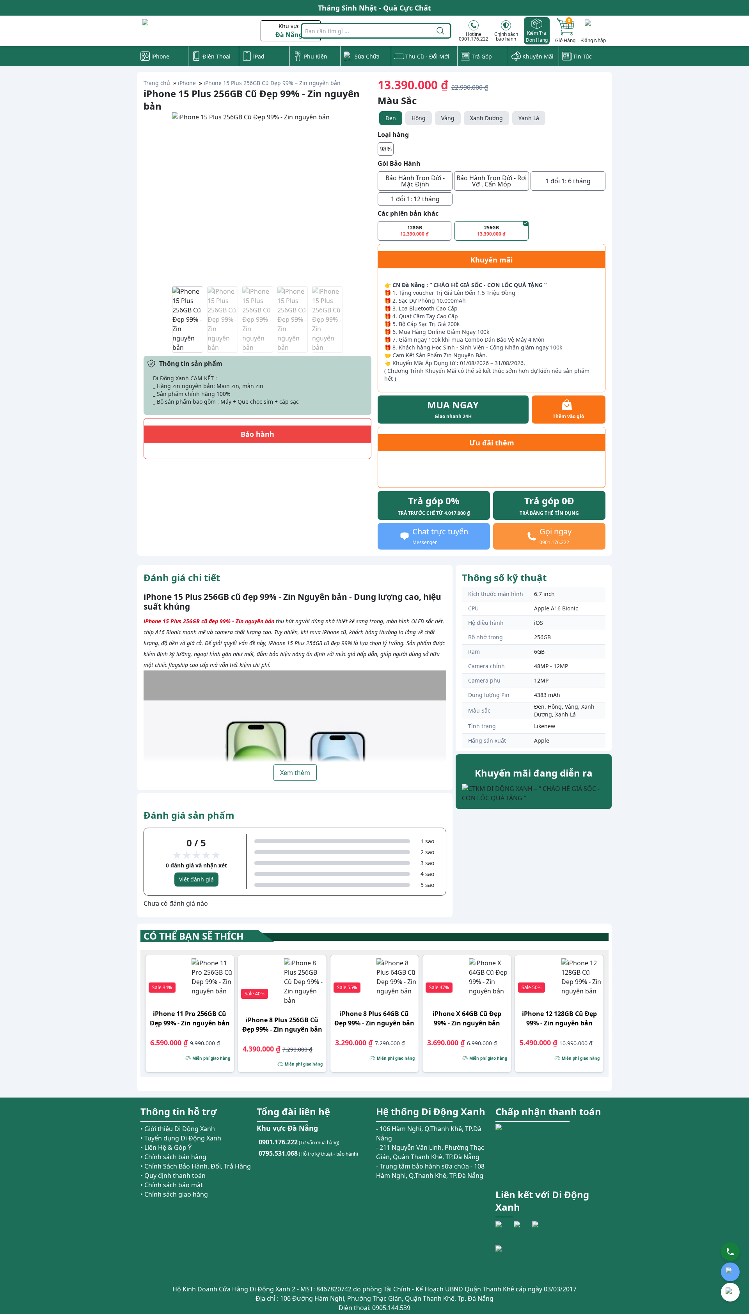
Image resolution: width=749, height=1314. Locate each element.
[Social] (503, 1229)
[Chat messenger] (730, 1292)
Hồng (419, 118)
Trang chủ (157, 83)
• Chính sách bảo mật (171, 1185)
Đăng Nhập (593, 40)
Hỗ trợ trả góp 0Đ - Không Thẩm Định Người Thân (374, 10)
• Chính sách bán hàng (173, 1157)
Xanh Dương (486, 118)
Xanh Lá (528, 118)
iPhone (187, 83)
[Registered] (516, 1259)
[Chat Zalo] (730, 1272)
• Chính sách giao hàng (174, 1194)
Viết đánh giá (196, 879)
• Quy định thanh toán (173, 1175)
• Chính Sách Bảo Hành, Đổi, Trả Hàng (195, 1166)
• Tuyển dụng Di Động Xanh (180, 1138)
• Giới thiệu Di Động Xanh (177, 1128)
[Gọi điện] (730, 1251)
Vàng (447, 118)
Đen (390, 118)
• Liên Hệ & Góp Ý (166, 1147)
